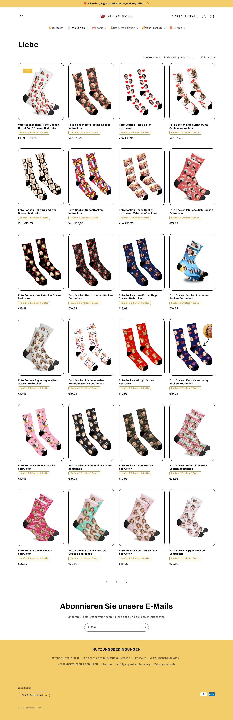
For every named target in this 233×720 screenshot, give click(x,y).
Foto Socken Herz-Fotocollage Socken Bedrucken (138, 297)
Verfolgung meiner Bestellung (133, 664)
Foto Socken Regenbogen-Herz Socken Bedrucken (38, 382)
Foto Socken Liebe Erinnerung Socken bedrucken (188, 126)
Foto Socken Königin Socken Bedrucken (137, 382)
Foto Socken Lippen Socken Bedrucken (187, 552)
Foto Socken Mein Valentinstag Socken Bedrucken (189, 382)
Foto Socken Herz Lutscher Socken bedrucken (40, 297)
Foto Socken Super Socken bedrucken (85, 211)
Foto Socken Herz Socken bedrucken (135, 126)
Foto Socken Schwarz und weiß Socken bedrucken (37, 211)
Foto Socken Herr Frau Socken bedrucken (37, 467)
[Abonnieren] (145, 627)
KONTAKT (140, 658)
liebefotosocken (33, 708)
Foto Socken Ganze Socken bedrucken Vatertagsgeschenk (138, 211)
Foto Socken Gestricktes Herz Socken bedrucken (188, 467)
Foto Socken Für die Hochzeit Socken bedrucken (87, 552)
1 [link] (106, 582)
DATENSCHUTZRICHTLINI (65, 658)
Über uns (106, 664)
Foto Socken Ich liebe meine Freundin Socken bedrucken (86, 382)
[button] (22, 16)
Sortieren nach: (152, 57)
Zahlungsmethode (164, 664)
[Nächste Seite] (126, 582)
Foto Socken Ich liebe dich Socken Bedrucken (191, 211)
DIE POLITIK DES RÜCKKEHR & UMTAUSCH (107, 658)
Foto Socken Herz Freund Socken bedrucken (89, 126)
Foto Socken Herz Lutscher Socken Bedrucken (90, 297)
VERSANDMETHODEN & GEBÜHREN (78, 664)
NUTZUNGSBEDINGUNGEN (164, 658)
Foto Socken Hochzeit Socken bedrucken (138, 552)
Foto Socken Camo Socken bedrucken (136, 467)
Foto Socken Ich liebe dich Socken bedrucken (90, 467)
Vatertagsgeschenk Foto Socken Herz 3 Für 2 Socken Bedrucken (38, 126)
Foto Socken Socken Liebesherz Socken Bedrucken (189, 297)
